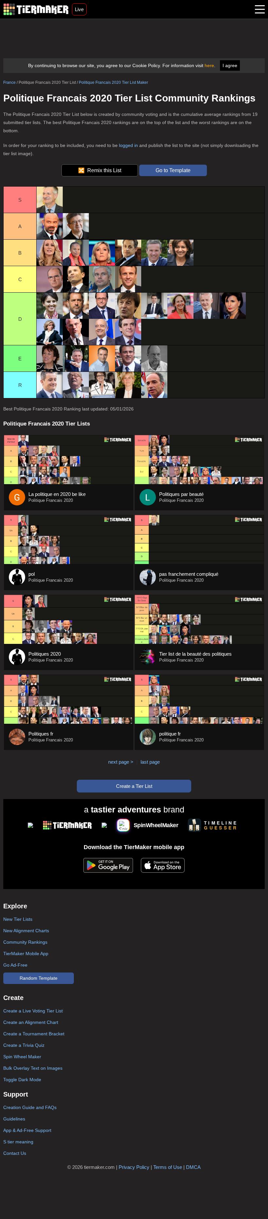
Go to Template (173, 170)
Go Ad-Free (15, 965)
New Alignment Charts (26, 930)
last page (150, 762)
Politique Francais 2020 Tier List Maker (113, 82)
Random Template (39, 978)
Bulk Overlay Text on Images (32, 1068)
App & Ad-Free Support (27, 1130)
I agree (230, 65)
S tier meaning (18, 1141)
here (209, 65)
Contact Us (14, 1153)
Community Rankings (25, 942)
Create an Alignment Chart (30, 1022)
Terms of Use (167, 1167)
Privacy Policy (134, 1167)
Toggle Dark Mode (22, 1079)
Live (79, 9)
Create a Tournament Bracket (33, 1033)
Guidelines (14, 1118)
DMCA (193, 1167)
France (9, 82)
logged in (128, 145)
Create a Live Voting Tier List (33, 1010)
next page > (120, 762)
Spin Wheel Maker (22, 1056)
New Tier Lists (17, 919)
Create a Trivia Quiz (23, 1045)
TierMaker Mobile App (25, 953)
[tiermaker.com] (36, 9)
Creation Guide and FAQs (30, 1107)
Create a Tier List (134, 786)
